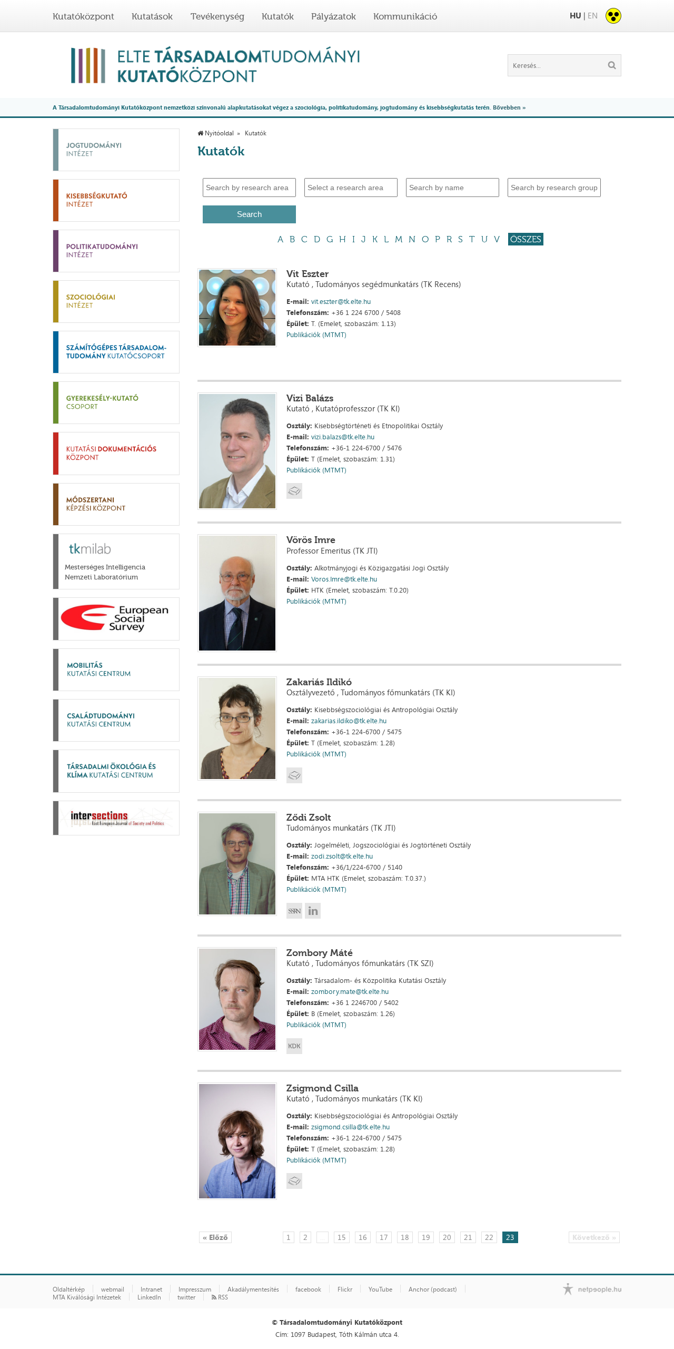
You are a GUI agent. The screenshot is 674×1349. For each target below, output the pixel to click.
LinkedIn (149, 1297)
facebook (308, 1289)
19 (426, 1237)
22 (489, 1237)
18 (405, 1237)
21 (468, 1237)
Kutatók (278, 16)
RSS (222, 1297)
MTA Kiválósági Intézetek (87, 1297)
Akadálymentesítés (253, 1289)
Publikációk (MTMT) (316, 334)
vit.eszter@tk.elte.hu (341, 301)
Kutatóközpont (83, 16)
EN (593, 15)
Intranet (151, 1289)
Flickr (345, 1289)
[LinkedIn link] (313, 911)
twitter (186, 1297)
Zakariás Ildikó (319, 682)
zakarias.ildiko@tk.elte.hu (348, 720)
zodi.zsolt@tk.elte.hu (342, 856)
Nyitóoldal (218, 133)
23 (510, 1237)
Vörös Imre (310, 540)
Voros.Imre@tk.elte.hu (344, 579)
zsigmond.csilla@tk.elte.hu (350, 1126)
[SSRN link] (294, 911)
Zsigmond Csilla (322, 1088)
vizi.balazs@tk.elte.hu (342, 436)
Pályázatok (333, 16)
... (322, 1237)
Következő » (594, 1237)
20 (447, 1237)
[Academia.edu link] (294, 491)
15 (342, 1237)
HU (575, 15)
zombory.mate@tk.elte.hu (350, 991)
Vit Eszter (307, 274)
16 (363, 1237)
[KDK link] (294, 1046)
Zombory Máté (319, 953)
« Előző (215, 1237)
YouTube (380, 1289)
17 (384, 1237)
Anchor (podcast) (433, 1289)
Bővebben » (509, 107)
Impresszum (195, 1289)
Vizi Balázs (309, 398)
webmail (112, 1289)
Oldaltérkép (69, 1289)
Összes (525, 239)
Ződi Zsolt (308, 817)
